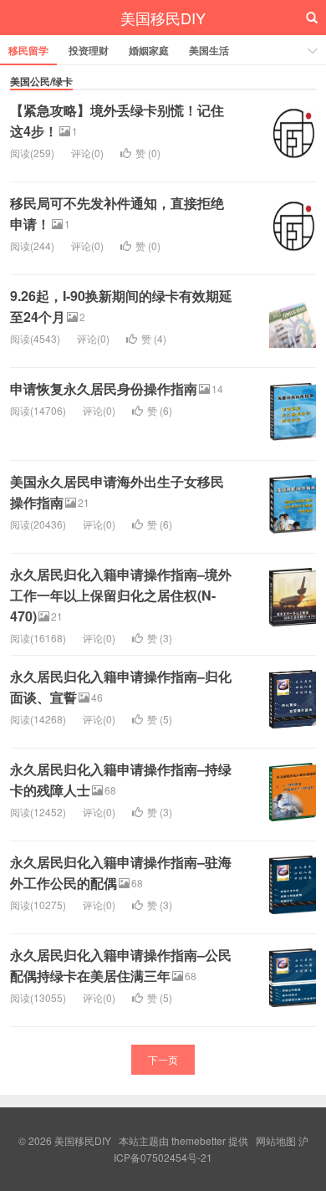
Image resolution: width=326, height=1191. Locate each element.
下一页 (163, 1059)
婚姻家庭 (149, 50)
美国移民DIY (163, 17)
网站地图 (276, 1140)
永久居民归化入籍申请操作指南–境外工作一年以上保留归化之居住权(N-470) (121, 595)
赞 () (147, 153)
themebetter (198, 1140)
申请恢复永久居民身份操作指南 (103, 388)
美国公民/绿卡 (41, 81)
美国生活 (209, 50)
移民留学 (28, 50)
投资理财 (89, 50)
